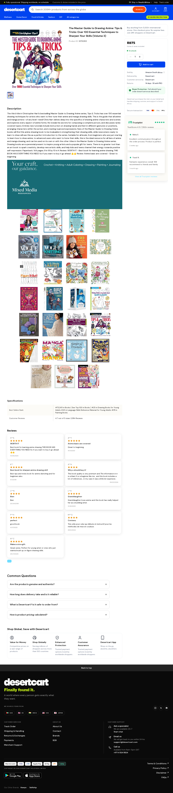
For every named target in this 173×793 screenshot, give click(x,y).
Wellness (8, 17)
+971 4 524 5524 (121, 752)
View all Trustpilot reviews (146, 176)
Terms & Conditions (158, 763)
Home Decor (21, 17)
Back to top (86, 668)
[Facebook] (166, 708)
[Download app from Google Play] (13, 775)
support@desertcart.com (126, 742)
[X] (161, 708)
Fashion (51, 17)
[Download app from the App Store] (32, 775)
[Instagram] (155, 708)
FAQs (165, 777)
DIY (60, 17)
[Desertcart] (14, 9)
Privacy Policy (161, 768)
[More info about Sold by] (164, 72)
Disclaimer (162, 772)
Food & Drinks (38, 17)
